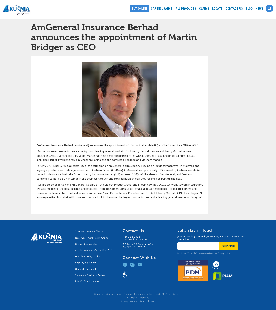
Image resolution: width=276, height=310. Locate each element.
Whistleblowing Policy (87, 256)
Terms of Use (147, 301)
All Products (186, 8)
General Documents (86, 269)
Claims (204, 8)
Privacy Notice (129, 301)
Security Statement (85, 262)
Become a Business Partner (90, 275)
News (259, 8)
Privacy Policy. (224, 253)
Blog (249, 8)
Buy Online (139, 8)
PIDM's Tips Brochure (87, 281)
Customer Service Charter (89, 231)
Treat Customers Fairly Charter (92, 237)
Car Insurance (162, 8)
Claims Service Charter (88, 244)
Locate (217, 8)
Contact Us (234, 8)
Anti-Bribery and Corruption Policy (95, 250)
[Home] (18, 4)
